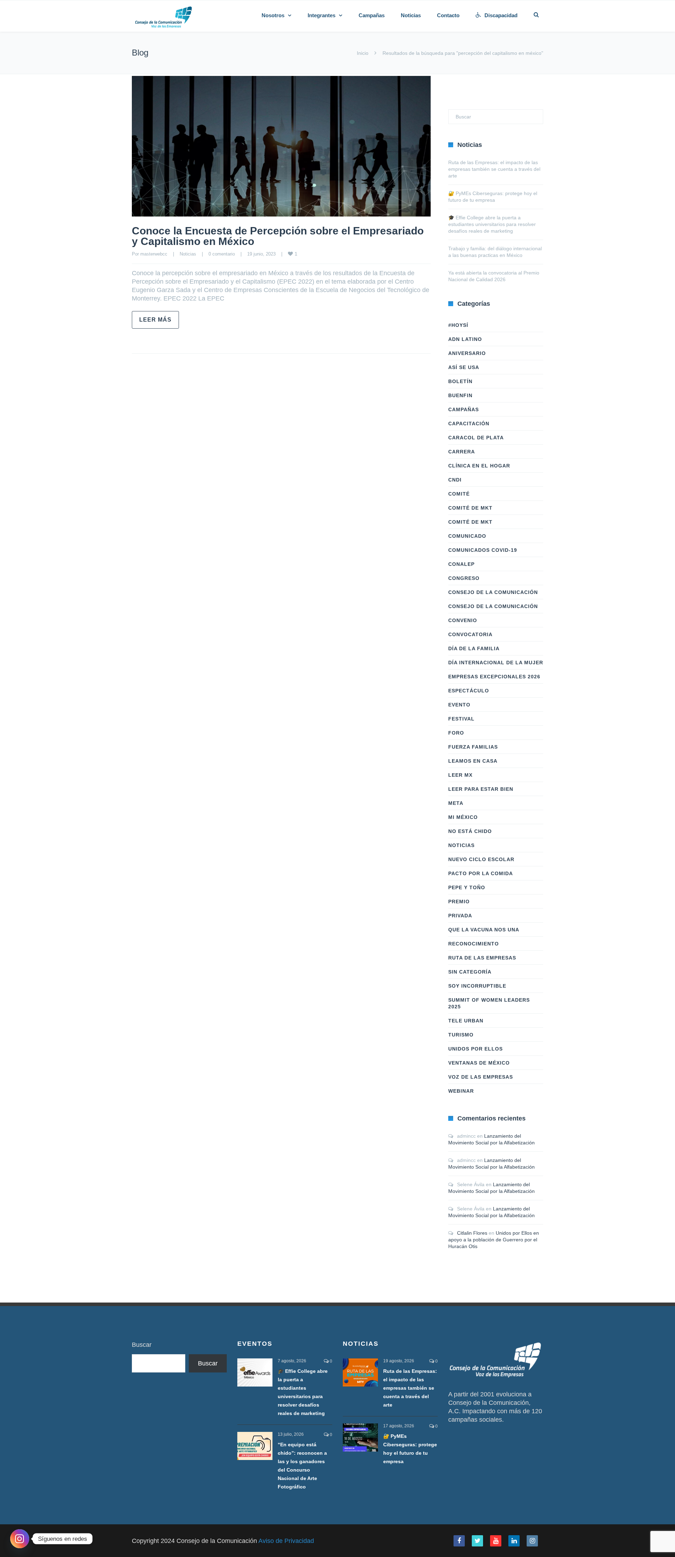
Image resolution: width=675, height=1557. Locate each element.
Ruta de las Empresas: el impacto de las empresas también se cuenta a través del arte (494, 169)
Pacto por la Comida (480, 873)
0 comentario (221, 254)
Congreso (464, 578)
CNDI (455, 480)
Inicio (362, 53)
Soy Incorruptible (477, 986)
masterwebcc (153, 254)
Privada (460, 915)
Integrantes (321, 15)
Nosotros (273, 15)
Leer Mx (460, 775)
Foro (456, 733)
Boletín (460, 381)
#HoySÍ (458, 325)
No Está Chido (470, 831)
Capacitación (468, 423)
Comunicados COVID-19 (482, 550)
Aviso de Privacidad (286, 1540)
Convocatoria (470, 634)
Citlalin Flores (472, 1233)
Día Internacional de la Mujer (495, 662)
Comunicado (467, 536)
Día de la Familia (474, 648)
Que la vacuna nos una (483, 929)
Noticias (411, 15)
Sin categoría (469, 972)
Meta (455, 803)
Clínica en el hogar (479, 466)
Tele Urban (465, 1020)
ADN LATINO (465, 339)
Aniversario (467, 353)
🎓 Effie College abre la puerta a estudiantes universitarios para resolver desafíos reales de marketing (492, 224)
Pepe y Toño (466, 887)
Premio (459, 901)
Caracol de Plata (476, 437)
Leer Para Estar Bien (480, 789)
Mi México (463, 817)
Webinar (461, 1091)
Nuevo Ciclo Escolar (481, 859)
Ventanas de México (479, 1063)
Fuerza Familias (473, 747)
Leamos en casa (472, 761)
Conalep (461, 564)
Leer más (155, 320)
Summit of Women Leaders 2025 (489, 1003)
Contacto (448, 15)
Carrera (461, 451)
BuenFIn (460, 395)
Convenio (462, 620)
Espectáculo (468, 690)
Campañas (372, 15)
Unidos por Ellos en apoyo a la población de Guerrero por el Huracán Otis (493, 1239)
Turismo (461, 1035)
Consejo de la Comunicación (493, 592)
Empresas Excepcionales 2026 (494, 676)
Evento (459, 705)
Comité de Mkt (470, 508)
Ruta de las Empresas (482, 958)
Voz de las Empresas (480, 1077)
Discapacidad (501, 15)
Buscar (142, 1344)
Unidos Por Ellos (475, 1049)
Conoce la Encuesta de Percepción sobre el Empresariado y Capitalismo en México (278, 236)
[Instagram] (19, 1538)
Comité (459, 494)
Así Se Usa (463, 367)
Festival (461, 719)
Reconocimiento (473, 944)
